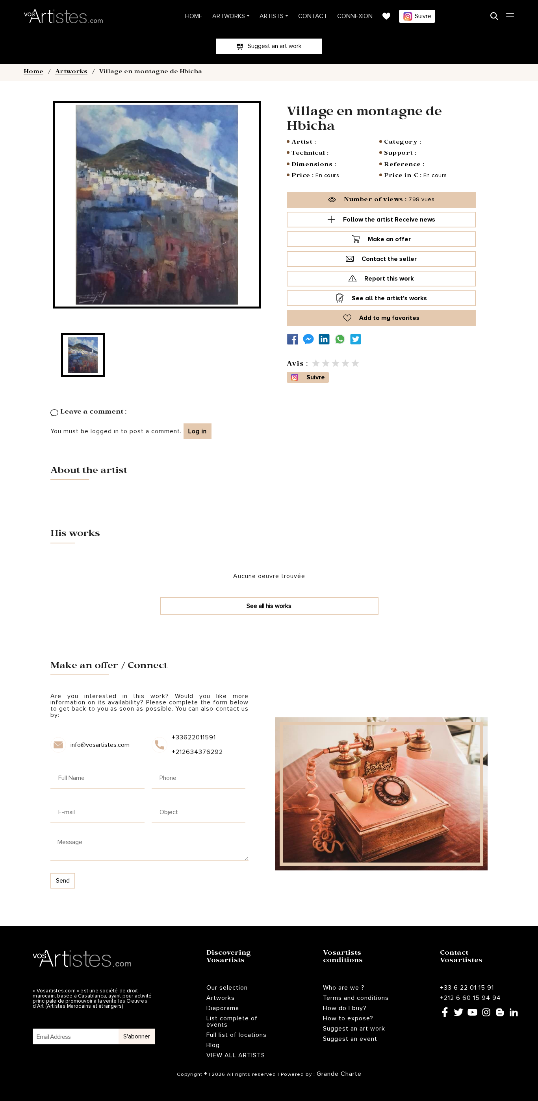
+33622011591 (194, 737)
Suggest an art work (354, 1028)
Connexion (355, 16)
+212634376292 (197, 752)
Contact (312, 16)
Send (63, 880)
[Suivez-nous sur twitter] (357, 339)
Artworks (228, 16)
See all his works (269, 606)
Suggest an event (350, 1039)
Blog (213, 1045)
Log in (197, 431)
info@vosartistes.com (100, 745)
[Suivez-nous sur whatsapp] (342, 339)
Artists (272, 16)
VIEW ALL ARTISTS (235, 1055)
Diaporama (222, 1008)
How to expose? (348, 1018)
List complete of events (232, 1021)
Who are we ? (344, 988)
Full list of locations (236, 1035)
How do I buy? (345, 1008)
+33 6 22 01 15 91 (467, 988)
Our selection (227, 988)
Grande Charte (339, 1074)
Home (193, 16)
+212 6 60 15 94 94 (470, 998)
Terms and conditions (356, 998)
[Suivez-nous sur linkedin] (326, 339)
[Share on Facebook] (294, 339)
